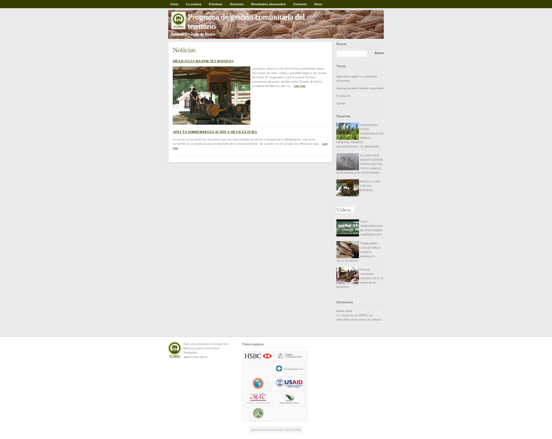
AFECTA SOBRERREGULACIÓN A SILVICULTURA (215, 132)
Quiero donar (344, 311)
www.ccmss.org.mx (195, 357)
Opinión (341, 103)
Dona (318, 4)
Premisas (215, 4)
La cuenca (193, 4)
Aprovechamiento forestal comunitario (360, 88)
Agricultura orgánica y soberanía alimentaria (356, 78)
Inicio (174, 4)
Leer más (300, 86)
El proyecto (343, 96)
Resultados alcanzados (268, 4)
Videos (343, 210)
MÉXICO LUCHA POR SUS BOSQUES (203, 61)
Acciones (237, 4)
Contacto (300, 4)
